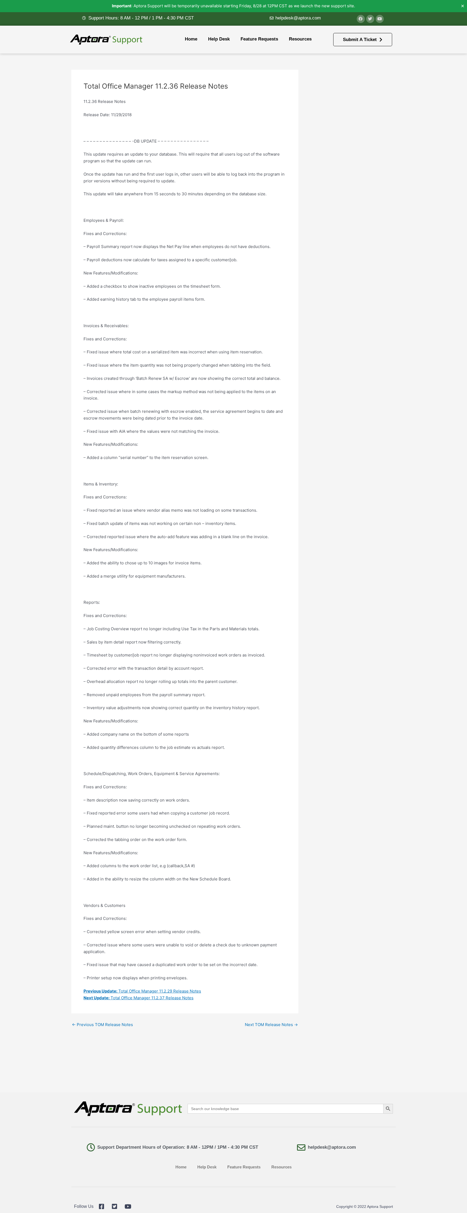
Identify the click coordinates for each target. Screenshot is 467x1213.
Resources (300, 39)
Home (191, 39)
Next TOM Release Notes (271, 1025)
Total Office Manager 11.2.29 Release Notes (142, 991)
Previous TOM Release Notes (102, 1025)
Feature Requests (259, 39)
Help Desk (219, 39)
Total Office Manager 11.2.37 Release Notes (139, 997)
